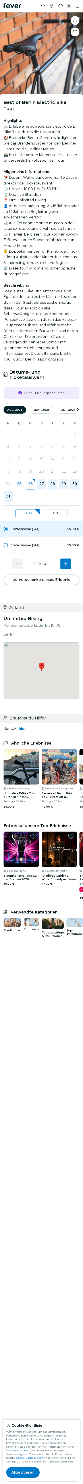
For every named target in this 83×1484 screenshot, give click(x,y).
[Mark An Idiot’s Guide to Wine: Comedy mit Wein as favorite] (71, 836)
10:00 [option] (27, 513)
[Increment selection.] (65, 564)
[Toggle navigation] (77, 6)
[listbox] (41, 513)
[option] (41, 529)
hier (22, 729)
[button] (41, 529)
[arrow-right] (78, 409)
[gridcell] (30, 484)
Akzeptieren (23, 1472)
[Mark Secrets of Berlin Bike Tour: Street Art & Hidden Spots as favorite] (71, 754)
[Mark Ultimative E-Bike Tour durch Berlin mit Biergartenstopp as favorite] (33, 754)
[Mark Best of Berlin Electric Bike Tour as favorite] (75, 32)
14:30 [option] (55, 513)
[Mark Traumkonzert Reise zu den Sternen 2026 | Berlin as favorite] (33, 836)
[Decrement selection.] (17, 564)
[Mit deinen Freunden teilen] (75, 20)
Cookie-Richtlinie (17, 1450)
